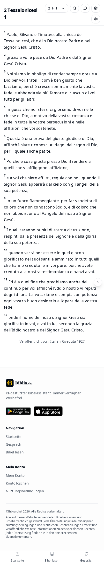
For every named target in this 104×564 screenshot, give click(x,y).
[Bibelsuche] (74, 8)
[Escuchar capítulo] (95, 19)
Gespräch (13, 444)
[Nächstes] (98, 282)
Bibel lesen (15, 452)
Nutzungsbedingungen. (25, 491)
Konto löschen (17, 483)
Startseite (13, 436)
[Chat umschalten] (85, 8)
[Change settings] (95, 8)
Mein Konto (15, 475)
